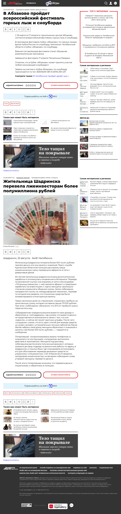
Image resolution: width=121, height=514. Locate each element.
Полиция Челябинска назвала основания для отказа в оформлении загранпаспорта (99, 27)
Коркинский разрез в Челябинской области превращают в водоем (98, 37)
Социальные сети (106, 468)
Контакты (93, 468)
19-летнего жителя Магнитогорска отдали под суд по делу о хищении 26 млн (25, 419)
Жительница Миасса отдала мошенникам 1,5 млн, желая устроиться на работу (61, 419)
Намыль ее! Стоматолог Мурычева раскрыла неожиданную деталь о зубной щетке (102, 109)
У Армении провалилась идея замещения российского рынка (101, 145)
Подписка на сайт (80, 468)
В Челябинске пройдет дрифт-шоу (50, 76)
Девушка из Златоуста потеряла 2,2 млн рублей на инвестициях (63, 411)
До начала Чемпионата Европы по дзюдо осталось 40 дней (63, 129)
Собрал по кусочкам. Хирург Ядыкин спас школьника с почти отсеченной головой (103, 78)
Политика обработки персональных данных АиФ (68, 470)
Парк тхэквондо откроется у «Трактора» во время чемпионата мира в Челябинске (25, 130)
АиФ (17, 246)
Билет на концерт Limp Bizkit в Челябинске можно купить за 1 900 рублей (24, 137)
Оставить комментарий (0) (60, 85)
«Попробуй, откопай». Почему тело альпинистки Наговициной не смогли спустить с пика (103, 199)
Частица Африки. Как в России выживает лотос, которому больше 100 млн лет (103, 86)
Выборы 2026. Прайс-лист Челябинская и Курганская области (42, 473)
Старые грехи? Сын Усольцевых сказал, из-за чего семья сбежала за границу (103, 94)
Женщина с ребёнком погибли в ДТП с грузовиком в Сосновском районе (98, 46)
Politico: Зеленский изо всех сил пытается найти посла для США (101, 153)
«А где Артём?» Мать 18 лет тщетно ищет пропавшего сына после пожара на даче (103, 207)
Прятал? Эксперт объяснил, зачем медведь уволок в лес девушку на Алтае (102, 101)
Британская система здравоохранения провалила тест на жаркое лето (103, 122)
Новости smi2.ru (11, 170)
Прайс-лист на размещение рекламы (33, 470)
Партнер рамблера (39, 505)
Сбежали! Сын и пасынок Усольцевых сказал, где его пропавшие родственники (104, 191)
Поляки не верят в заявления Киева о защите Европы (103, 137)
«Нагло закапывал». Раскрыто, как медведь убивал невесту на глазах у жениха (103, 215)
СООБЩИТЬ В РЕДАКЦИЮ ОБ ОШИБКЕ (80, 473)
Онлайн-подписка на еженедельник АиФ (55, 468)
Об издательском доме (28, 468)
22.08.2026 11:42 (8, 178)
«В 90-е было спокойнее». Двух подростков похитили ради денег (102, 69)
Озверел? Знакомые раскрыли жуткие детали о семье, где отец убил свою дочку (98, 18)
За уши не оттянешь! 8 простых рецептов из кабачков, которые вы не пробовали (104, 222)
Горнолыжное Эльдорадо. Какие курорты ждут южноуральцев (25, 121)
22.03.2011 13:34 (8, 10)
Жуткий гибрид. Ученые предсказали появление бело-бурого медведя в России (104, 183)
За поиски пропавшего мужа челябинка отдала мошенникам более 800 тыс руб (25, 427)
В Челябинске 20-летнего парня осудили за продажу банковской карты (98, 56)
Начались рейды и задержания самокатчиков (100, 129)
